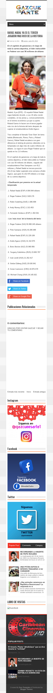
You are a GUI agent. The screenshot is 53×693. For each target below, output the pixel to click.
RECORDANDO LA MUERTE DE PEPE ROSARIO (31, 660)
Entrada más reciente (15, 392)
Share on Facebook (21, 281)
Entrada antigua (39, 392)
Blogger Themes (26, 689)
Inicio (29, 392)
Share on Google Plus (21, 296)
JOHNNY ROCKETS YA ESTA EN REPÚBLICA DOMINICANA (31, 672)
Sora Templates (24, 687)
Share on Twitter (19, 289)
